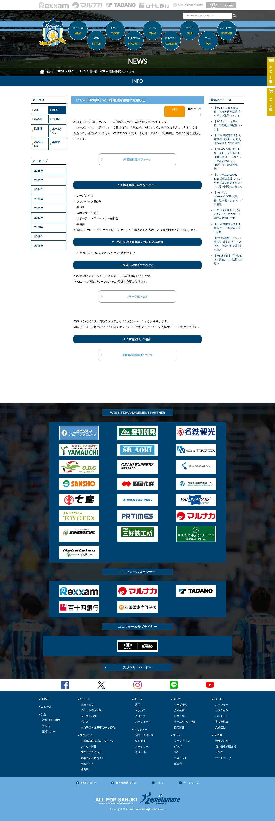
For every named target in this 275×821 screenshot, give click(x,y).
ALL (36, 109)
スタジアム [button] (133, 40)
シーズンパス (88, 716)
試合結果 (140, 740)
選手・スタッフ (144, 735)
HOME (50, 71)
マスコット (180, 757)
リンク (219, 752)
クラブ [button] (189, 30)
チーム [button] (152, 30)
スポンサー (221, 704)
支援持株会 (221, 721)
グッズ (178, 746)
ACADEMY (38, 143)
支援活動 (220, 727)
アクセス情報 (88, 746)
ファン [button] (208, 40)
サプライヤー (223, 710)
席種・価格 (87, 704)
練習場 (85, 769)
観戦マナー (48, 731)
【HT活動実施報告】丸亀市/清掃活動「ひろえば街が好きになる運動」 (228, 139)
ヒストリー (180, 716)
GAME (38, 119)
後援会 (178, 763)
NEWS (60, 71)
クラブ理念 (180, 704)
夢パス (85, 721)
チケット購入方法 (91, 710)
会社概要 (179, 710)
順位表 (46, 725)
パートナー (221, 716)
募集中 (56, 141)
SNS (176, 752)
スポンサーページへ (137, 667)
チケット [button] (115, 30)
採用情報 (179, 727)
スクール (140, 752)
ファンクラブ (182, 740)
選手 (138, 704)
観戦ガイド (87, 763)
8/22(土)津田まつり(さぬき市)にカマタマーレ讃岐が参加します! (227, 214)
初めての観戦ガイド (92, 757)
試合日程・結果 (51, 720)
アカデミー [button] (171, 40)
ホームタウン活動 (184, 721)
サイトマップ (223, 757)
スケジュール (143, 721)
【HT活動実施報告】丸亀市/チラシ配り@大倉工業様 (227, 227)
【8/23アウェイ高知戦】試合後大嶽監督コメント (228, 125)
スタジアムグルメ (91, 752)
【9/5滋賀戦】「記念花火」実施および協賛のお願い (228, 259)
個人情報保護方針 (225, 746)
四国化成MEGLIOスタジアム (97, 740)
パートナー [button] (226, 30)
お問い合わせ (223, 740)
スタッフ (140, 710)
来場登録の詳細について (137, 355)
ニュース (78, 30)
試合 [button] (96, 40)
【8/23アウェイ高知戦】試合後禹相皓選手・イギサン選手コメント (228, 111)
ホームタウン (57, 130)
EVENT (38, 128)
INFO (70, 71)
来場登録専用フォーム (137, 159)
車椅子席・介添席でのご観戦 (98, 727)
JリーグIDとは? (137, 296)
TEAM (56, 119)
